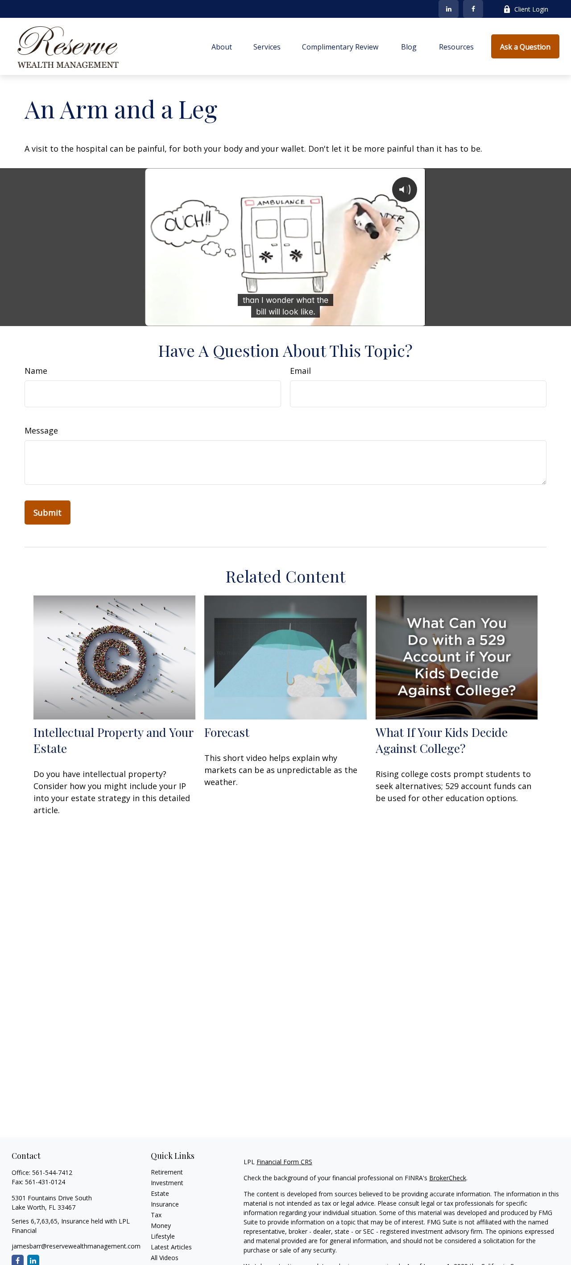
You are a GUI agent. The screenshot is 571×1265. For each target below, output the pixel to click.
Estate (160, 1193)
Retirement (167, 1172)
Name (36, 370)
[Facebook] (473, 9)
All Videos (164, 1257)
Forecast (226, 732)
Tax (156, 1215)
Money (161, 1225)
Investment (167, 1182)
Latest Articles (171, 1247)
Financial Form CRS (284, 1162)
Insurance (165, 1204)
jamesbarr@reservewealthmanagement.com (76, 1246)
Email (300, 370)
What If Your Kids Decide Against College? (442, 740)
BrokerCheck (447, 1178)
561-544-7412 (52, 1172)
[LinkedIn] (449, 9)
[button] (221, 46)
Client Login (531, 9)
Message (41, 430)
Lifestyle (163, 1236)
